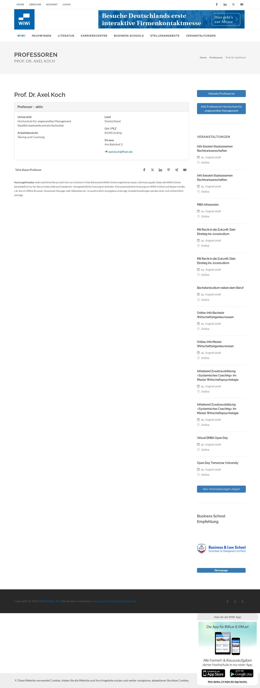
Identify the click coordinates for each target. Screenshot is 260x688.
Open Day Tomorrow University (217, 462)
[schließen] (15, 680)
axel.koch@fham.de (120, 151)
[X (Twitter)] (233, 4)
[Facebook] (217, 4)
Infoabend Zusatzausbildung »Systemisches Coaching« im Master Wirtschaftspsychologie (217, 375)
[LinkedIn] (225, 4)
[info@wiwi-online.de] (242, 4)
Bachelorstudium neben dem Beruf (220, 287)
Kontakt (52, 4)
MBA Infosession (208, 204)
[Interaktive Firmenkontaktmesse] (171, 19)
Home (20, 4)
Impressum (99, 601)
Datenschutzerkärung (122, 601)
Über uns (35, 4)
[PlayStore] (242, 673)
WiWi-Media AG (49, 601)
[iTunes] (213, 673)
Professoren (216, 57)
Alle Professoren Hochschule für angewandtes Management (221, 108)
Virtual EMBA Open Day (212, 437)
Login (66, 4)
